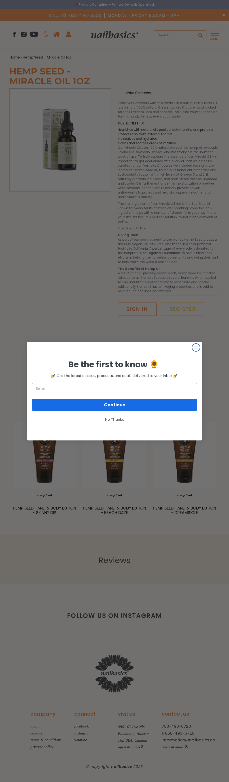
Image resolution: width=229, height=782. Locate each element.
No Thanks (114, 419)
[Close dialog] (196, 347)
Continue (114, 405)
